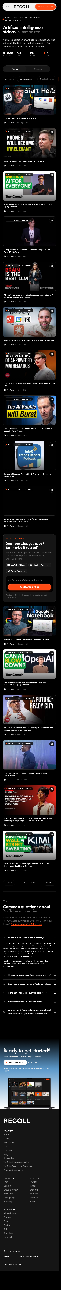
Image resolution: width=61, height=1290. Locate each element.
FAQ (6, 1182)
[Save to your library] (51, 89)
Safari (6, 1229)
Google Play (9, 1237)
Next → (49, 882)
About (6, 1135)
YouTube (34, 1194)
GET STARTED (16, 1062)
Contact (7, 1186)
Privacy (8, 1256)
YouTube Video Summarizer (17, 1162)
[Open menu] (7, 7)
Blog (6, 1154)
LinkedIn (34, 1198)
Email (32, 1202)
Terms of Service (28, 1256)
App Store (8, 1233)
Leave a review (11, 1190)
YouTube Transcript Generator (18, 1166)
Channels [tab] (38, 69)
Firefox (7, 1225)
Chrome (7, 1217)
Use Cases (9, 1142)
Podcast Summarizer (14, 1170)
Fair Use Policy (12, 1264)
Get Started (45, 7)
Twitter (33, 1182)
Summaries (9, 1158)
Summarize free (29, 587)
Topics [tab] (15, 69)
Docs (6, 1146)
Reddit (33, 1186)
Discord (34, 1190)
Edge (6, 1221)
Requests (8, 1194)
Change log (9, 1198)
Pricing (7, 1138)
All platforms (10, 1213)
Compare (8, 1150)
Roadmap (8, 1202)
